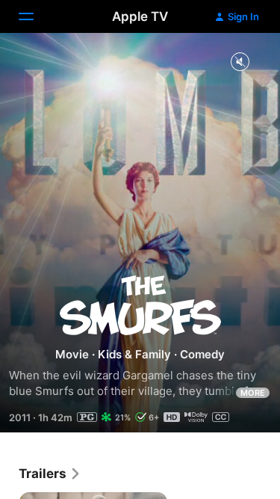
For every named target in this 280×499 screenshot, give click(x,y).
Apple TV (140, 16)
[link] (50, 473)
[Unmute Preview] (239, 62)
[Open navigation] (35, 16)
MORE (252, 393)
